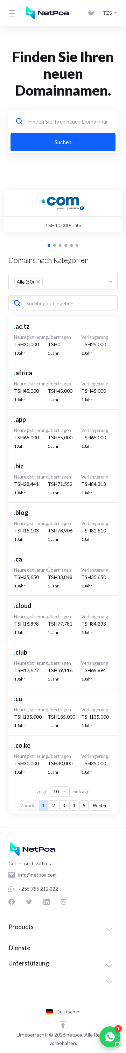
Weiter (100, 805)
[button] (49, 245)
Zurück (28, 805)
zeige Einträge (63, 791)
